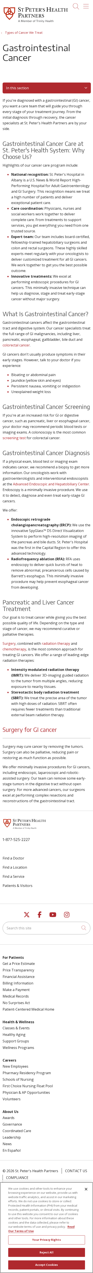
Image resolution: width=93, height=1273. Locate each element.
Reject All (46, 1252)
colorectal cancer (16, 345)
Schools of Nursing (18, 1079)
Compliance (17, 1177)
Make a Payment (16, 989)
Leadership (12, 1137)
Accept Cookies (46, 1265)
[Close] (86, 1189)
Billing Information (18, 983)
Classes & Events (16, 1028)
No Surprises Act (16, 1002)
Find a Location (15, 867)
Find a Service (13, 876)
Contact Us (76, 1170)
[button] (86, 5)
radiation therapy (56, 643)
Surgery (9, 643)
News (7, 1143)
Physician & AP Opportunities (26, 1092)
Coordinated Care (17, 1130)
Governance (12, 1124)
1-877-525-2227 (16, 839)
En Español (12, 1150)
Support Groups (16, 1041)
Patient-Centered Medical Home (28, 1009)
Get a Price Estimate (19, 963)
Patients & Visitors (17, 885)
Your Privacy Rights (46, 1240)
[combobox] (46, 928)
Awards (8, 1117)
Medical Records (16, 996)
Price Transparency (18, 970)
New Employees (15, 1066)
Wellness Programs (18, 1047)
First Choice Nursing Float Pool (28, 1086)
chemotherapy (14, 649)
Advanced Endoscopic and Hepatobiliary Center (51, 484)
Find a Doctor (13, 858)
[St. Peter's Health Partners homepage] (36, 23)
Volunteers (12, 1099)
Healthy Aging (14, 1034)
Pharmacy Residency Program (27, 1072)
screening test (14, 438)
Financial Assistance (19, 976)
